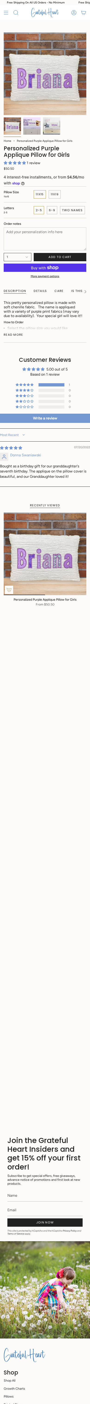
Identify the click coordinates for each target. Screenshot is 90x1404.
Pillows (9, 1396)
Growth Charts (14, 1389)
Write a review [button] (45, 418)
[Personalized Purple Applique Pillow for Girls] (45, 554)
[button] (15, 163)
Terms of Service (15, 1233)
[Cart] (83, 12)
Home (7, 140)
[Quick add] (9, 590)
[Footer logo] (24, 1355)
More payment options (45, 276)
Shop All (9, 1381)
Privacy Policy (70, 1230)
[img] (11, 448)
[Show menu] (6, 12)
